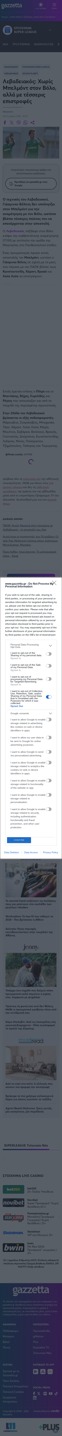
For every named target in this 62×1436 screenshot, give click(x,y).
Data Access (31, 852)
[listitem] (31, 645)
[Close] (55, 584)
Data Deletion (11, 852)
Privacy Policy (50, 852)
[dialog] (31, 718)
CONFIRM (19, 840)
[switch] (48, 654)
